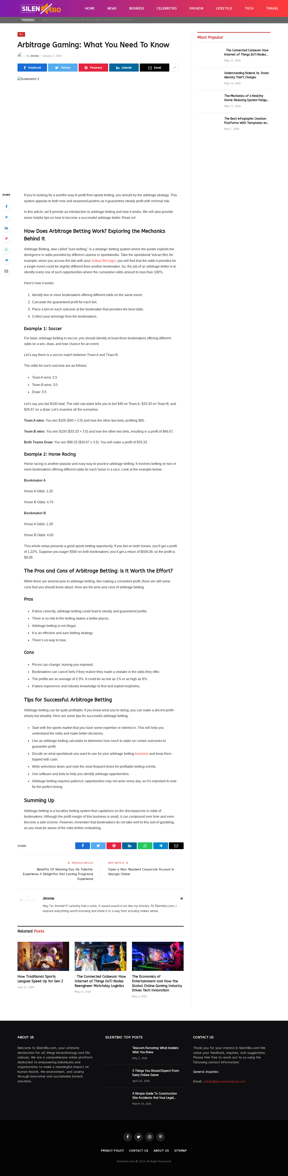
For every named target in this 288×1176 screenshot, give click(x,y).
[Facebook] (6, 206)
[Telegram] (6, 260)
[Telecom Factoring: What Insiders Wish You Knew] (117, 1054)
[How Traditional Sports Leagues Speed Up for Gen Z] (43, 956)
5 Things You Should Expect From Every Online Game (155, 1073)
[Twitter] (6, 217)
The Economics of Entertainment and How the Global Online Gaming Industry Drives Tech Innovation (157, 983)
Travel (272, 8)
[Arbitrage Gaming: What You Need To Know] (100, 131)
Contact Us (138, 1150)
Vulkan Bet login (103, 261)
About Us (161, 1150)
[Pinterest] (6, 238)
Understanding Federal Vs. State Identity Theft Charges (246, 75)
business (141, 753)
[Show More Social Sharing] (174, 68)
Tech (249, 8)
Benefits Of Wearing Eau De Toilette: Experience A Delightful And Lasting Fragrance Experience (58, 874)
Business (136, 8)
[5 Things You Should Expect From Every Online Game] (117, 1076)
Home (90, 8)
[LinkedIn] (6, 228)
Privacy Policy (112, 1150)
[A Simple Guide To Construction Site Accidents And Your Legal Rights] (117, 1099)
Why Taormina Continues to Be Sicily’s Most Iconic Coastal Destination (89, 20)
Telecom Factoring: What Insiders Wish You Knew (155, 1050)
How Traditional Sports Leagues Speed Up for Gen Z (40, 978)
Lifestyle (224, 8)
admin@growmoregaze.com (224, 1081)
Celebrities (167, 8)
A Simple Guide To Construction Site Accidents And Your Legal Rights (154, 1096)
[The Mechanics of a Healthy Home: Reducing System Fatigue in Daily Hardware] (209, 101)
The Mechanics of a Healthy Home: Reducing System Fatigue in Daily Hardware (246, 98)
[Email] (6, 271)
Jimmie (34, 55)
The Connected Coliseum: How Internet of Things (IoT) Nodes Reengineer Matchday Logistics (100, 981)
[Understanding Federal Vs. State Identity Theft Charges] (209, 79)
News (112, 8)
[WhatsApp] (6, 249)
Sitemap (180, 1150)
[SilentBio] (40, 8)
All (21, 34)
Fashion (196, 8)
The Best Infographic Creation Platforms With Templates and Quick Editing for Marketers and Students (246, 121)
